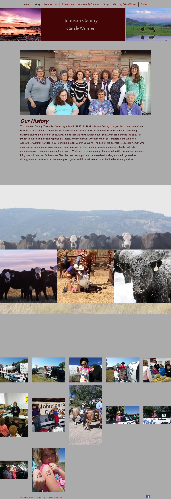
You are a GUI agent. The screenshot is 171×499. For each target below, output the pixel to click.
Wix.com (59, 497)
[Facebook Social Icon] (148, 496)
